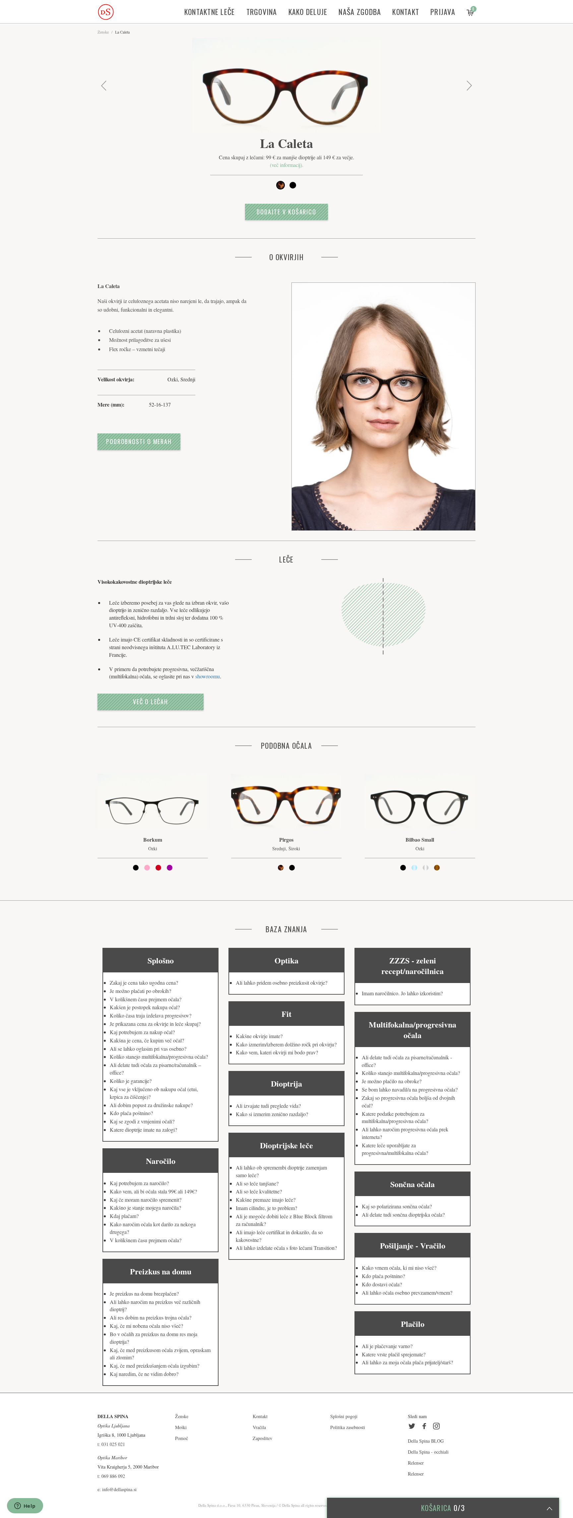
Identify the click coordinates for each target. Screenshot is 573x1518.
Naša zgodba (360, 11)
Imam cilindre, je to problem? (266, 1207)
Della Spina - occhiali (428, 1452)
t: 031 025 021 (111, 1444)
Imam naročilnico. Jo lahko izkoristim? (402, 993)
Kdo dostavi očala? (382, 1284)
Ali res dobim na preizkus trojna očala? (150, 1317)
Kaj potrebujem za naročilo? (139, 1182)
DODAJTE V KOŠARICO (286, 211)
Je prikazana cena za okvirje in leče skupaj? (155, 1023)
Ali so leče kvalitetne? (259, 1191)
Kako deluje (308, 11)
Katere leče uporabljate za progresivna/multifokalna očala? (395, 1149)
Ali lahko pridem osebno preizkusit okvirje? (281, 982)
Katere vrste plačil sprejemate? (393, 1354)
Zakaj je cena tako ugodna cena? (144, 982)
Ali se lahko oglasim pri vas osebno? (148, 1048)
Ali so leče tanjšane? (257, 1183)
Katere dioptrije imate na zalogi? (143, 1129)
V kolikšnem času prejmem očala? (145, 999)
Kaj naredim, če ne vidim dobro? (144, 1373)
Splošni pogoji (343, 1416)
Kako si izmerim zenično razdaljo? (272, 1113)
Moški (181, 1427)
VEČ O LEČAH (150, 701)
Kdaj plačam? (124, 1215)
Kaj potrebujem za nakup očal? (142, 1031)
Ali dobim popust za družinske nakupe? (151, 1104)
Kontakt (405, 11)
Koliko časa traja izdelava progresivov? (150, 1015)
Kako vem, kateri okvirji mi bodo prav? (277, 1052)
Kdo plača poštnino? (131, 1112)
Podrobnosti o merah (139, 441)
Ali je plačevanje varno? (387, 1345)
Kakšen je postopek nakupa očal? (145, 1007)
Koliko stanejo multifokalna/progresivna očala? (159, 1056)
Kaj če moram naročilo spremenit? (145, 1199)
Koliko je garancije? (131, 1080)
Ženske (103, 32)
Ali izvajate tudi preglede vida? (268, 1105)
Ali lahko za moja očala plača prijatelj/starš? (407, 1362)
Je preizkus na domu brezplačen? (144, 1293)
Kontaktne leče (209, 11)
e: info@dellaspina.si (117, 1489)
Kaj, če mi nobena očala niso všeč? (146, 1325)
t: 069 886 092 (111, 1476)
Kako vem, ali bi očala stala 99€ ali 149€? (153, 1191)
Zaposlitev (262, 1438)
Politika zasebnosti (347, 1427)
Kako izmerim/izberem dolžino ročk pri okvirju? (286, 1044)
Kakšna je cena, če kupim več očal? (147, 1040)
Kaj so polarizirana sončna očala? (397, 1206)
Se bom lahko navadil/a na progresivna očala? (410, 1089)
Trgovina (261, 11)
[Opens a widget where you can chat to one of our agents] (25, 1506)
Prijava (442, 11)
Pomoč (181, 1438)
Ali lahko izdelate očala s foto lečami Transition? (286, 1247)
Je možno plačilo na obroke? (391, 1081)
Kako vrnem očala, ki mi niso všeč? (399, 1267)
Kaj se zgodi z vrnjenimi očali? (142, 1121)
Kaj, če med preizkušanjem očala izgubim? (154, 1365)
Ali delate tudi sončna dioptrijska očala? (403, 1214)
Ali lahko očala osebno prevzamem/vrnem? (407, 1292)
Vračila (259, 1427)
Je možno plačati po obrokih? (140, 990)
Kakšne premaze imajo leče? (265, 1199)
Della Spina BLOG (426, 1441)
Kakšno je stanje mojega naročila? (145, 1207)
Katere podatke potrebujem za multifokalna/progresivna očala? (395, 1117)
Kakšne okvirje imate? (259, 1035)
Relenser (416, 1463)
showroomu (207, 676)
